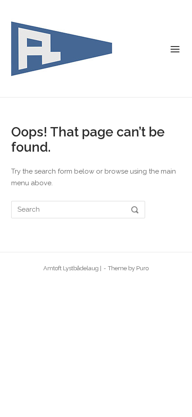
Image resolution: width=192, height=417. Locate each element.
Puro (142, 268)
